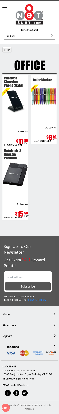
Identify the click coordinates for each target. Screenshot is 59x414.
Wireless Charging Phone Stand (13, 82)
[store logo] (29, 14)
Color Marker (42, 80)
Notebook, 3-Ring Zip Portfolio (13, 154)
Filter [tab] (7, 49)
